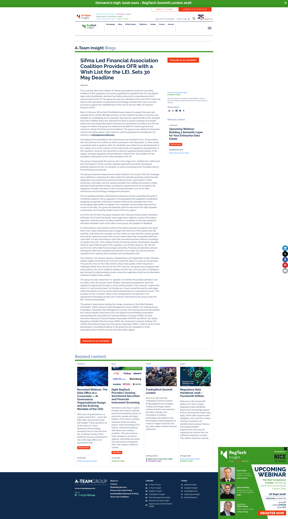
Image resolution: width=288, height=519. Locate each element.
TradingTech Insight (123, 14)
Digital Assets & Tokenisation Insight (109, 17)
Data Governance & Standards (178, 98)
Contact (113, 484)
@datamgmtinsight (192, 494)
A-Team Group (155, 485)
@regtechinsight (191, 488)
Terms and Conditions (119, 497)
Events (162, 24)
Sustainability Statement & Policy (124, 494)
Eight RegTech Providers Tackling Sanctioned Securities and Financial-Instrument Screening (126, 396)
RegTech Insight (123, 19)
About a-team (164, 9)
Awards (171, 24)
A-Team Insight (155, 488)
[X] (285, 254)
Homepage (110, 24)
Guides (153, 24)
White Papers (130, 24)
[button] (144, 3)
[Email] (285, 271)
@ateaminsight (190, 485)
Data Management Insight (105, 19)
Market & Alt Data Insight (105, 14)
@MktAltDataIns (190, 497)
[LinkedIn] (285, 248)
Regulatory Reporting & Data (184, 101)
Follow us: (180, 19)
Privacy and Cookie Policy (121, 490)
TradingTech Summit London (159, 391)
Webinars (143, 24)
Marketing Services (195, 9)
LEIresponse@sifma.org (103, 135)
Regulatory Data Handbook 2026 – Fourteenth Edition (192, 393)
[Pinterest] (285, 265)
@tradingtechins (191, 491)
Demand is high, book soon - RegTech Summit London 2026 (143, 3)
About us (114, 481)
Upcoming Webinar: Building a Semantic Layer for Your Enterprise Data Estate (186, 133)
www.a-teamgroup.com (85, 488)
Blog (120, 24)
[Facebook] (285, 259)
